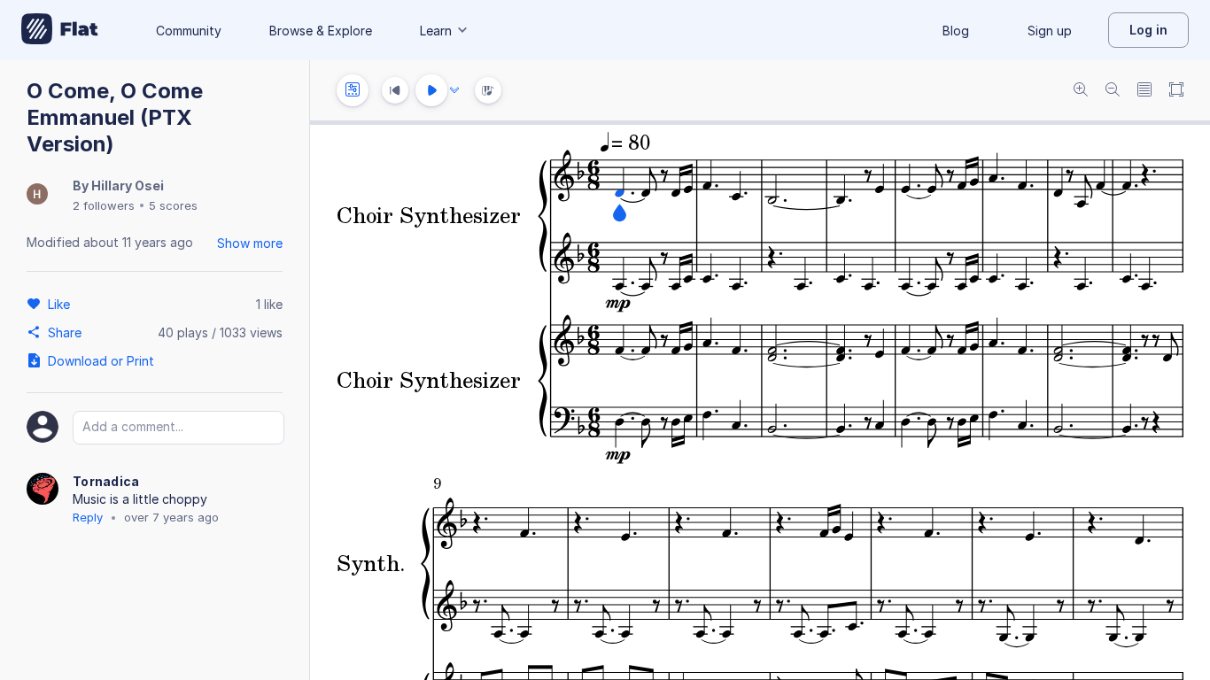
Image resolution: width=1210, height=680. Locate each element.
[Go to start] (395, 90)
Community (188, 30)
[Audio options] (454, 90)
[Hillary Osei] (37, 195)
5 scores (173, 205)
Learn (436, 30)
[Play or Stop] (431, 90)
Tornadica (106, 481)
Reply (88, 517)
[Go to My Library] (59, 30)
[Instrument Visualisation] (488, 90)
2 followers (104, 205)
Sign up (1050, 30)
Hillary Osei (127, 185)
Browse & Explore (320, 30)
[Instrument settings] (352, 90)
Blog (955, 30)
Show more (250, 243)
